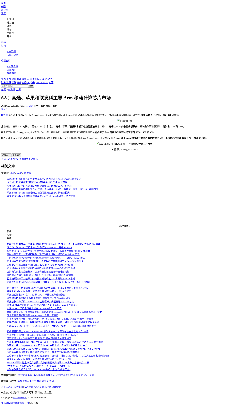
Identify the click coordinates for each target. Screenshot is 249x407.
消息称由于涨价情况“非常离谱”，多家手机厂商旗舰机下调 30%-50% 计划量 (45, 261)
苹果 (32, 79)
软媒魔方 (11, 73)
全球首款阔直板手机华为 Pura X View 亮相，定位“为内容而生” (38, 369)
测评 (19, 79)
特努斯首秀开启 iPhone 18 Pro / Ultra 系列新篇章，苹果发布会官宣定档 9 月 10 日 (47, 288)
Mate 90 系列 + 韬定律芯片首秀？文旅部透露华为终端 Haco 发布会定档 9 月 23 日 (48, 362)
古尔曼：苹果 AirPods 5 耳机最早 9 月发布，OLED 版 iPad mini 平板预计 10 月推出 (48, 282)
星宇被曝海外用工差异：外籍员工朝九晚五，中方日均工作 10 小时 (41, 278)
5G (28, 82)
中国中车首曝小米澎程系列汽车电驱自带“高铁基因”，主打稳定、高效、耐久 (46, 258)
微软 (33, 82)
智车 (3, 82)
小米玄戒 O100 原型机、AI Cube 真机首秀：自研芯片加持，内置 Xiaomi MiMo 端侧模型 (51, 326)
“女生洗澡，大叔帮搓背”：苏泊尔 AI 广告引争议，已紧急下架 (38, 366)
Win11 (45, 82)
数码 (8, 82)
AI (28, 79)
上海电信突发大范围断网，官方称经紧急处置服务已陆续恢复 (38, 271)
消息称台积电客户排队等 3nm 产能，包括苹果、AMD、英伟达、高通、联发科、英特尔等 (52, 189)
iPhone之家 (56, 375)
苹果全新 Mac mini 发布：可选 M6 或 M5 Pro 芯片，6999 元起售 (39, 291)
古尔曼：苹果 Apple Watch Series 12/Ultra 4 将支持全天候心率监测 (40, 265)
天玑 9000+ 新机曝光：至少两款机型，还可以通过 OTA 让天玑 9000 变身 (44, 179)
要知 (51, 381)
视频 (24, 79)
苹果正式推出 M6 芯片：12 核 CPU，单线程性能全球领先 (36, 294)
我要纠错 (16, 155)
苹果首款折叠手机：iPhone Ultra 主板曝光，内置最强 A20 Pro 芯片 (40, 301)
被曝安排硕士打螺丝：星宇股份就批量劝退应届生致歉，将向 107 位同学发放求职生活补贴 (53, 322)
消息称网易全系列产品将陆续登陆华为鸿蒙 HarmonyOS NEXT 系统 (41, 268)
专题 (51, 82)
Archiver (56, 387)
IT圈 (3, 6)
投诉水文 (6, 155)
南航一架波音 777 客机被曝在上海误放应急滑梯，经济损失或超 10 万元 (43, 254)
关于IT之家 (7, 387)
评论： (4, 109)
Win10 (39, 82)
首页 (3, 3)
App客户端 (12, 66)
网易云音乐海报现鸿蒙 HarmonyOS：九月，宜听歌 (32, 315)
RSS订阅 (11, 51)
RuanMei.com (19, 397)
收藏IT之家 (12, 55)
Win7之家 (67, 375)
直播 (24, 82)
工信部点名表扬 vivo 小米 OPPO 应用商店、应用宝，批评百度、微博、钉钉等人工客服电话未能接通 (58, 355)
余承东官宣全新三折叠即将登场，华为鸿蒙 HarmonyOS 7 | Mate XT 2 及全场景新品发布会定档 (54, 312)
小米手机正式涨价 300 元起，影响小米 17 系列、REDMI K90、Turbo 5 (42, 335)
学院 (14, 82)
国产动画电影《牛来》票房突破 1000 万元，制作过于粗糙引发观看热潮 (43, 352)
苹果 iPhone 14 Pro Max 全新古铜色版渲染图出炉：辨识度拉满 (38, 192)
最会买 (4, 10)
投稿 (3, 42)
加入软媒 (28, 387)
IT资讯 (11, 89)
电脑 (14, 79)
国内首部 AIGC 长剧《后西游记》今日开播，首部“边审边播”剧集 (40, 275)
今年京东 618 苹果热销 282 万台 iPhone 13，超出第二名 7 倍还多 (39, 186)
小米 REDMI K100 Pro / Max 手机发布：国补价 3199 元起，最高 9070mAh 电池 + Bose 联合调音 (55, 342)
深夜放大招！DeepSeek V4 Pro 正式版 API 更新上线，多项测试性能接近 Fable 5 (47, 345)
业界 (3, 79)
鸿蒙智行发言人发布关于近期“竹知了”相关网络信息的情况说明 (39, 338)
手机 (8, 79)
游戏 (19, 82)
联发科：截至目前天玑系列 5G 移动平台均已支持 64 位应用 (37, 182)
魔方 (39, 381)
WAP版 (37, 387)
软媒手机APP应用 (27, 381)
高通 (12, 173)
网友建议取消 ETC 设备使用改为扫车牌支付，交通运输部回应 (38, 298)
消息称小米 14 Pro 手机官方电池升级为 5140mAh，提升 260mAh (39, 247)
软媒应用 (5, 60)
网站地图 (46, 387)
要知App (11, 70)
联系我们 (18, 387)
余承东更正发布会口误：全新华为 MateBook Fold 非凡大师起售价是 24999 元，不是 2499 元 (53, 349)
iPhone (38, 79)
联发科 (27, 173)
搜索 (31, 86)
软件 (49, 79)
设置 (3, 13)
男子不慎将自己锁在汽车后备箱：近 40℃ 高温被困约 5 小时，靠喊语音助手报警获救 (50, 319)
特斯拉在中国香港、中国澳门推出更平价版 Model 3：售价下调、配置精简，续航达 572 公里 (53, 244)
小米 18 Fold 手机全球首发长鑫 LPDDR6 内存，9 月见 (34, 308)
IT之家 (30, 106)
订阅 (3, 45)
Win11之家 (89, 375)
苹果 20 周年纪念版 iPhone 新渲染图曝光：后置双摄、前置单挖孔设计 (42, 305)
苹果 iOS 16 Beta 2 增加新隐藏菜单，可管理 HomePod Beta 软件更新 (41, 196)
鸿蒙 (44, 79)
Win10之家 (77, 375)
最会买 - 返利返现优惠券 (37, 375)
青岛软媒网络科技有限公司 (15, 403)
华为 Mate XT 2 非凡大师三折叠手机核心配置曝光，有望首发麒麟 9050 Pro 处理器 (48, 251)
